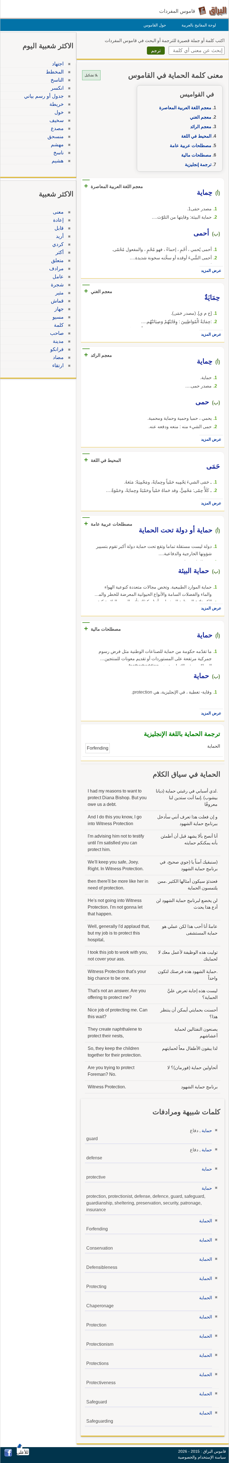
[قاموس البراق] (213, 11)
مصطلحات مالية (196, 155)
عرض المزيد (211, 270)
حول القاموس (155, 25)
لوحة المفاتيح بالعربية (199, 25)
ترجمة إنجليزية (198, 164)
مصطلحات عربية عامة (190, 145)
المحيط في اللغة (196, 136)
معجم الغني (200, 117)
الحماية (205, 1220)
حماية (207, 1130)
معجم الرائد (200, 126)
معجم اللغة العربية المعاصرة (185, 107)
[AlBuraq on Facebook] (8, 1455)
